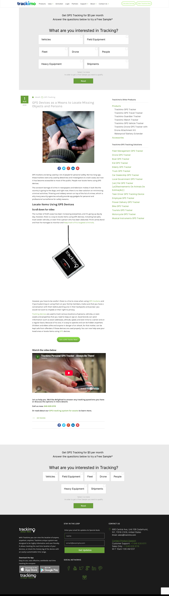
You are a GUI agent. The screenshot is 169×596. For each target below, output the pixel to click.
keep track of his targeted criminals (79, 222)
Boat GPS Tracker (120, 159)
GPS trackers (94, 301)
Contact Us (103, 4)
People (106, 51)
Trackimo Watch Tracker (126, 120)
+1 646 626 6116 (131, 546)
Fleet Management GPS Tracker (127, 151)
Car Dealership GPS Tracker (125, 175)
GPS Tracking (49, 97)
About (92, 4)
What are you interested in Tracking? (83, 30)
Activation (59, 4)
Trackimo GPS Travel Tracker (128, 113)
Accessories (118, 137)
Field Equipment (96, 39)
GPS (61, 331)
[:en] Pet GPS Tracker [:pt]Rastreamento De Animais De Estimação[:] (128, 186)
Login (67, 4)
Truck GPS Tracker (121, 171)
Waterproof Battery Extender (128, 133)
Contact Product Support (124, 540)
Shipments (93, 64)
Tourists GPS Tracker (122, 210)
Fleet (44, 51)
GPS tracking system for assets (63, 410)
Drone (75, 51)
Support (83, 4)
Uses (50, 4)
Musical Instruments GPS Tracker (128, 218)
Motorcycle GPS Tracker (124, 214)
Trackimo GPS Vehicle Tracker (129, 123)
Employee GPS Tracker (123, 198)
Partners (75, 4)
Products (42, 4)
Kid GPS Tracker (120, 163)
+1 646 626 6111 (138, 543)
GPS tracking (41, 418)
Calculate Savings (128, 3)
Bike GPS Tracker (120, 206)
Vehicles (46, 39)
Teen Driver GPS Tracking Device (128, 194)
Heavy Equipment (51, 64)
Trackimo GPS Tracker (125, 109)
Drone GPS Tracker (121, 155)
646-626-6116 (50, 406)
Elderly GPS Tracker (121, 167)
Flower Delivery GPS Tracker (126, 202)
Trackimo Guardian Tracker (127, 116)
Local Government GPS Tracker (127, 179)
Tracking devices (39, 314)
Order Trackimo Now (144, 3)
